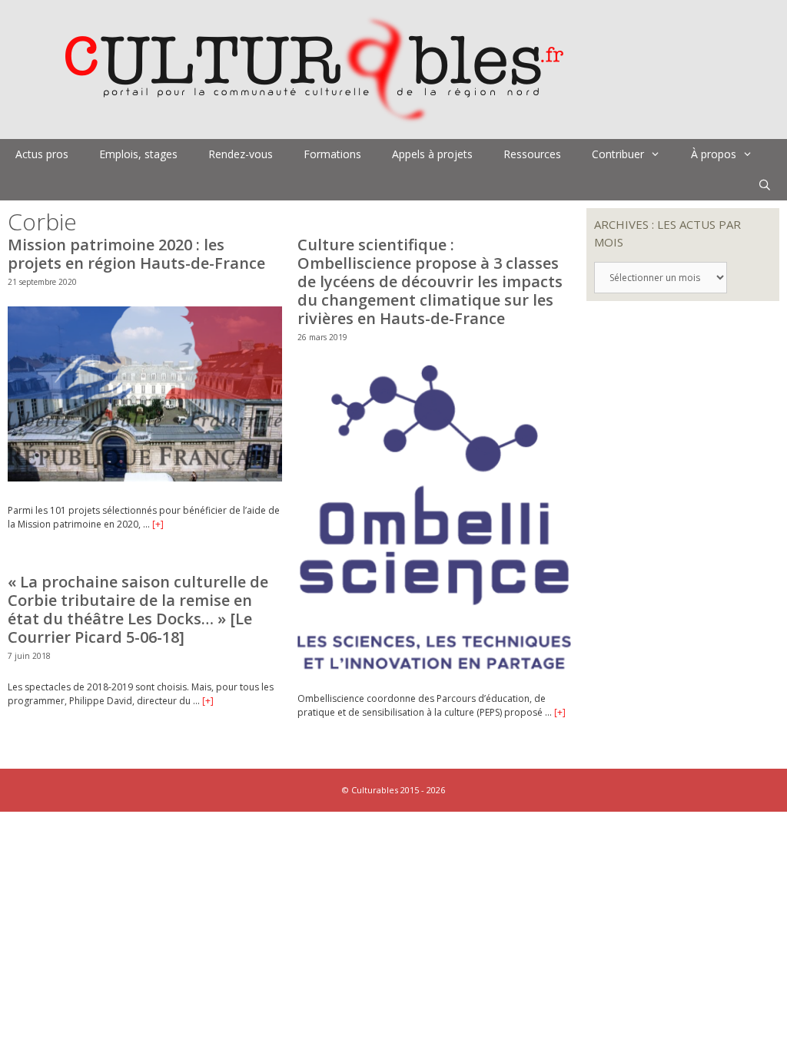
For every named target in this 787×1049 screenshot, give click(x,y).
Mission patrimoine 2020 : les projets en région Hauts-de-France (136, 253)
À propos (713, 154)
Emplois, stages (138, 154)
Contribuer (618, 154)
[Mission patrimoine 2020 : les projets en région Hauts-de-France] (145, 478)
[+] (158, 524)
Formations (332, 154)
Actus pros (41, 154)
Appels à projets (432, 154)
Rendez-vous (240, 154)
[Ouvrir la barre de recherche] (764, 185)
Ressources (532, 154)
